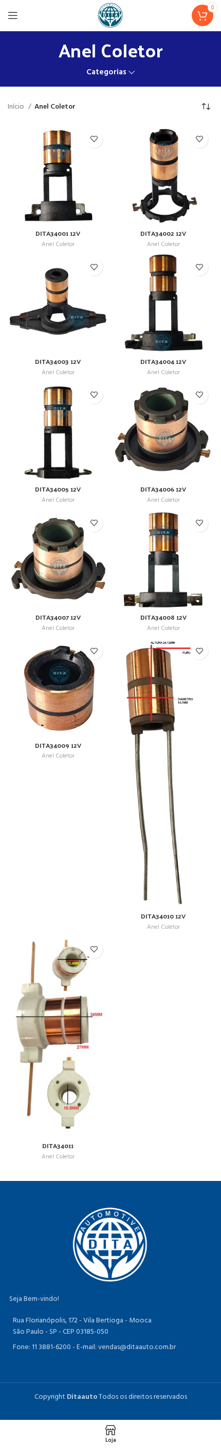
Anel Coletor (58, 244)
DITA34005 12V (58, 489)
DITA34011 (57, 1145)
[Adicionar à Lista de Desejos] (94, 139)
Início (17, 107)
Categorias (106, 72)
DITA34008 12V (163, 617)
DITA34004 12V (163, 361)
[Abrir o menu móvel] (13, 15)
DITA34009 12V (58, 745)
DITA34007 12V (58, 617)
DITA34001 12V (57, 233)
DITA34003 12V (58, 361)
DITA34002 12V (163, 233)
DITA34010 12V (163, 916)
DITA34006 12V (163, 489)
